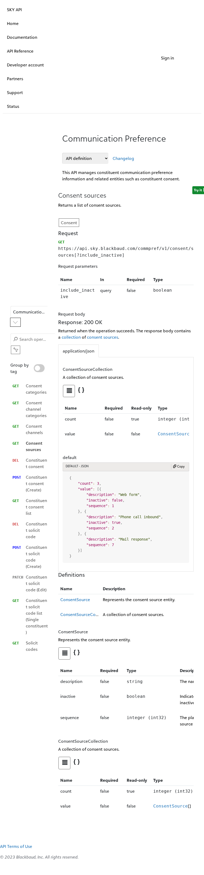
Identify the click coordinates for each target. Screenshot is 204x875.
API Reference (20, 51)
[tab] (69, 391)
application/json (78, 351)
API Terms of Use (16, 846)
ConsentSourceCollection (85, 614)
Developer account (25, 64)
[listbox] (30, 517)
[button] (29, 312)
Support (15, 92)
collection (71, 337)
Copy (180, 466)
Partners (15, 78)
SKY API (14, 9)
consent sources (102, 337)
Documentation (22, 37)
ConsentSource (175, 433)
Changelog (123, 158)
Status (13, 106)
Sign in (167, 58)
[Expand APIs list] (15, 322)
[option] (30, 388)
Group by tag (19, 368)
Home (13, 23)
